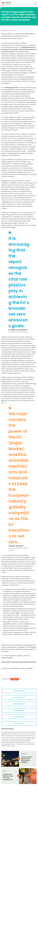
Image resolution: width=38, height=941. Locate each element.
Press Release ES (19, 710)
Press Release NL (19, 717)
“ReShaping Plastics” (12, 88)
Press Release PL (19, 723)
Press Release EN (19, 691)
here (30, 668)
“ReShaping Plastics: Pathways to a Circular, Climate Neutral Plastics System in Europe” (18, 49)
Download (14, 679)
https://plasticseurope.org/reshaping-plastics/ (18, 662)
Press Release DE (19, 704)
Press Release (5, 679)
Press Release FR (19, 697)
